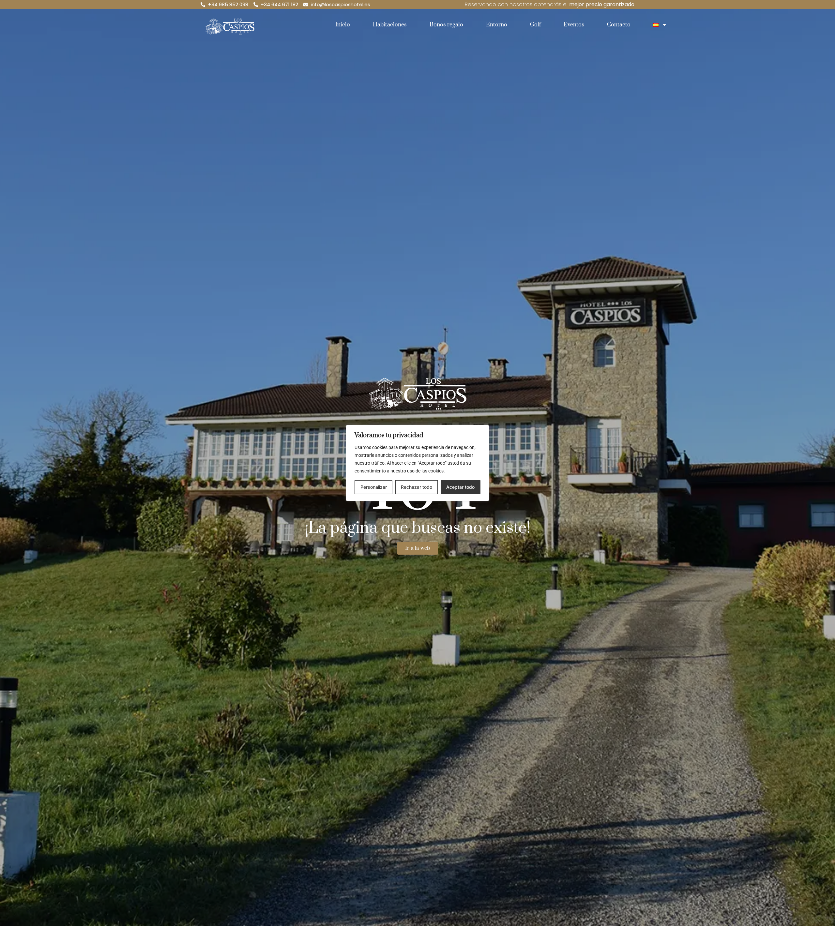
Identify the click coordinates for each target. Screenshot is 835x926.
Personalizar (373, 487)
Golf (535, 24)
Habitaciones (390, 24)
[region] (417, 463)
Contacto (618, 24)
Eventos (574, 24)
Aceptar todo (460, 487)
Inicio (342, 24)
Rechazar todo (416, 487)
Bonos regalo (446, 24)
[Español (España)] (660, 24)
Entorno (496, 24)
